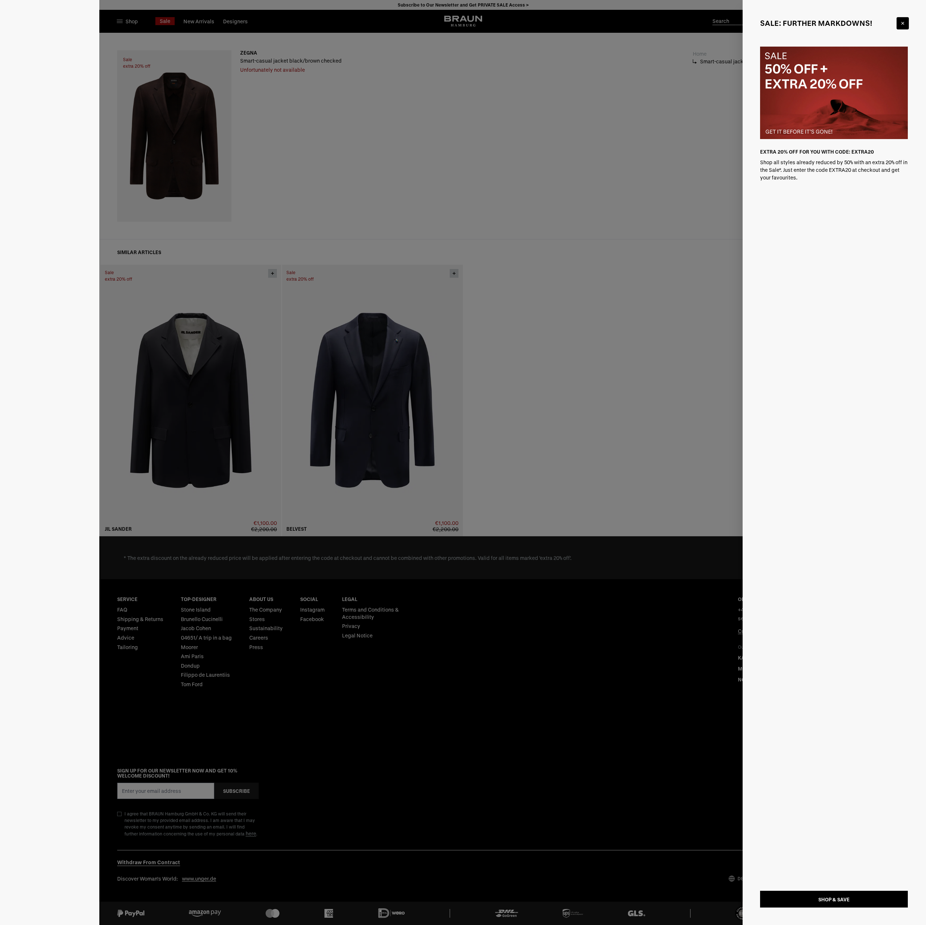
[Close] (903, 23)
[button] (463, 462)
